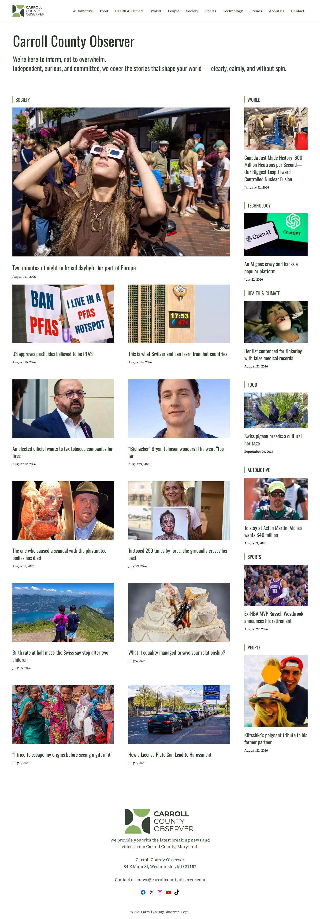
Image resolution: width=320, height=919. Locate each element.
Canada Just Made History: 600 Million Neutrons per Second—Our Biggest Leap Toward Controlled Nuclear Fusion (273, 168)
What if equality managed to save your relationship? (176, 652)
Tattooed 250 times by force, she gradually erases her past (178, 554)
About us (276, 10)
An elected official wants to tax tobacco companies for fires (62, 452)
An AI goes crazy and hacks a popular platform (271, 267)
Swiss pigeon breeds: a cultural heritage (273, 439)
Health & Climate (129, 10)
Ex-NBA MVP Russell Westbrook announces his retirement (273, 617)
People (173, 10)
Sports (210, 10)
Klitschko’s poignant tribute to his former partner (275, 738)
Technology (233, 10)
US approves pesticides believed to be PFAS (52, 353)
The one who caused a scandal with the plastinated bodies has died (59, 554)
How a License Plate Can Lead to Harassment (170, 754)
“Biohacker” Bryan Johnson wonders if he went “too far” (176, 452)
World (156, 10)
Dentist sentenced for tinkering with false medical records (273, 354)
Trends (256, 10)
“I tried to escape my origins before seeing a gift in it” (62, 754)
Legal (185, 911)
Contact (297, 10)
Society (192, 10)
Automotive (83, 10)
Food (104, 10)
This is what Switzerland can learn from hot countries (177, 353)
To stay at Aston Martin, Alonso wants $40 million (273, 531)
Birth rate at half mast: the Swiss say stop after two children (60, 655)
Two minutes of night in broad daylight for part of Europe (74, 267)
